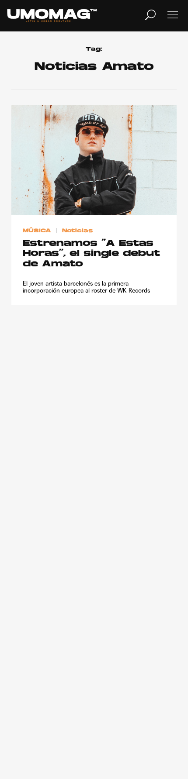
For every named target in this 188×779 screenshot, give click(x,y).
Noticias (77, 231)
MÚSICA (37, 231)
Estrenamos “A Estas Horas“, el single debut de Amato (91, 254)
